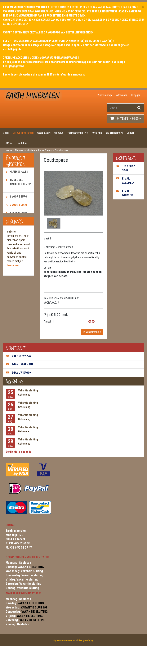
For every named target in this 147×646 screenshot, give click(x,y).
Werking (59, 133)
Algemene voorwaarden (64, 640)
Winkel (130, 133)
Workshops (44, 133)
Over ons (97, 133)
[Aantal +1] (93, 321)
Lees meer (13, 265)
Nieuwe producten (23, 133)
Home (6, 133)
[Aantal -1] (89, 321)
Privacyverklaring (85, 640)
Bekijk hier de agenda (18, 451)
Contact (10, 143)
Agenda (22, 143)
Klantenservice (114, 133)
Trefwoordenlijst (77, 133)
